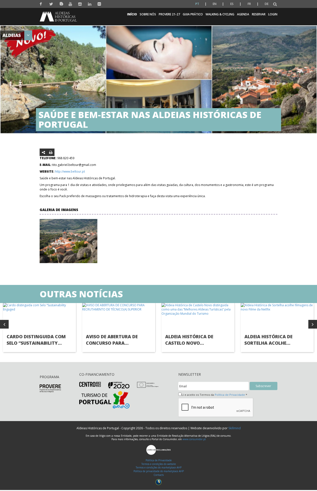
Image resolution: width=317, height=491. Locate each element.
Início (132, 14)
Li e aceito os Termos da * (214, 395)
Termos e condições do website (158, 464)
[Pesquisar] (275, 4)
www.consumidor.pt (194, 439)
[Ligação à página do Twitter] (51, 4)
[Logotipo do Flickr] (99, 4)
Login (272, 14)
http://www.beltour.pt (70, 171)
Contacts (159, 475)
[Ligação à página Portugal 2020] (119, 385)
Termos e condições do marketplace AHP (159, 467)
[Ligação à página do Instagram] (80, 4)
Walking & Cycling (220, 14)
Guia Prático (193, 14)
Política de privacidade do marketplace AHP (158, 471)
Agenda (243, 14)
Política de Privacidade (230, 395)
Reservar (258, 14)
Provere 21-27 (169, 14)
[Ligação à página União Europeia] (147, 384)
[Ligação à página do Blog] (61, 2)
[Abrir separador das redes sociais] (43, 152)
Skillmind (234, 428)
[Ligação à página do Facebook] (41, 4)
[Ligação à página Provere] (50, 388)
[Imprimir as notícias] (51, 152)
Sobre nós (148, 14)
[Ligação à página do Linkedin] (90, 4)
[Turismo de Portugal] (104, 399)
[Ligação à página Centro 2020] (90, 384)
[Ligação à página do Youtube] (70, 4)
